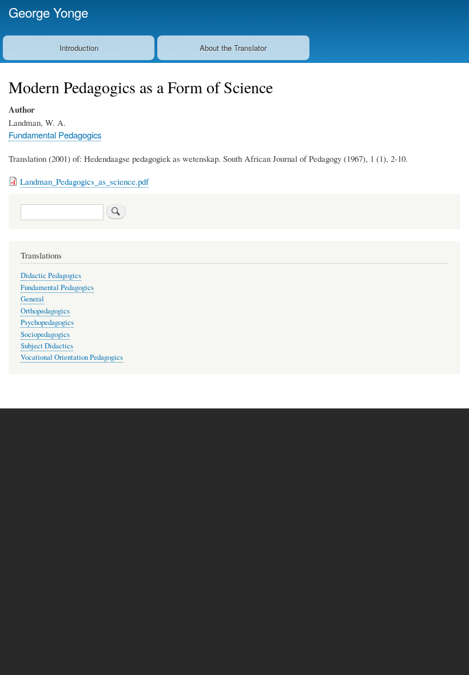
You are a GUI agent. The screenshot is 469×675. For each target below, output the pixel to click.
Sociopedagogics (45, 334)
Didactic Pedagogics (51, 275)
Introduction (78, 47)
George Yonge (48, 12)
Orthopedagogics (45, 311)
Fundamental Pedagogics (55, 135)
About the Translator (233, 47)
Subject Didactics (47, 346)
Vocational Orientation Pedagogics (72, 357)
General (32, 299)
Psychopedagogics (47, 322)
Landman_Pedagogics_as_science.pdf (84, 181)
